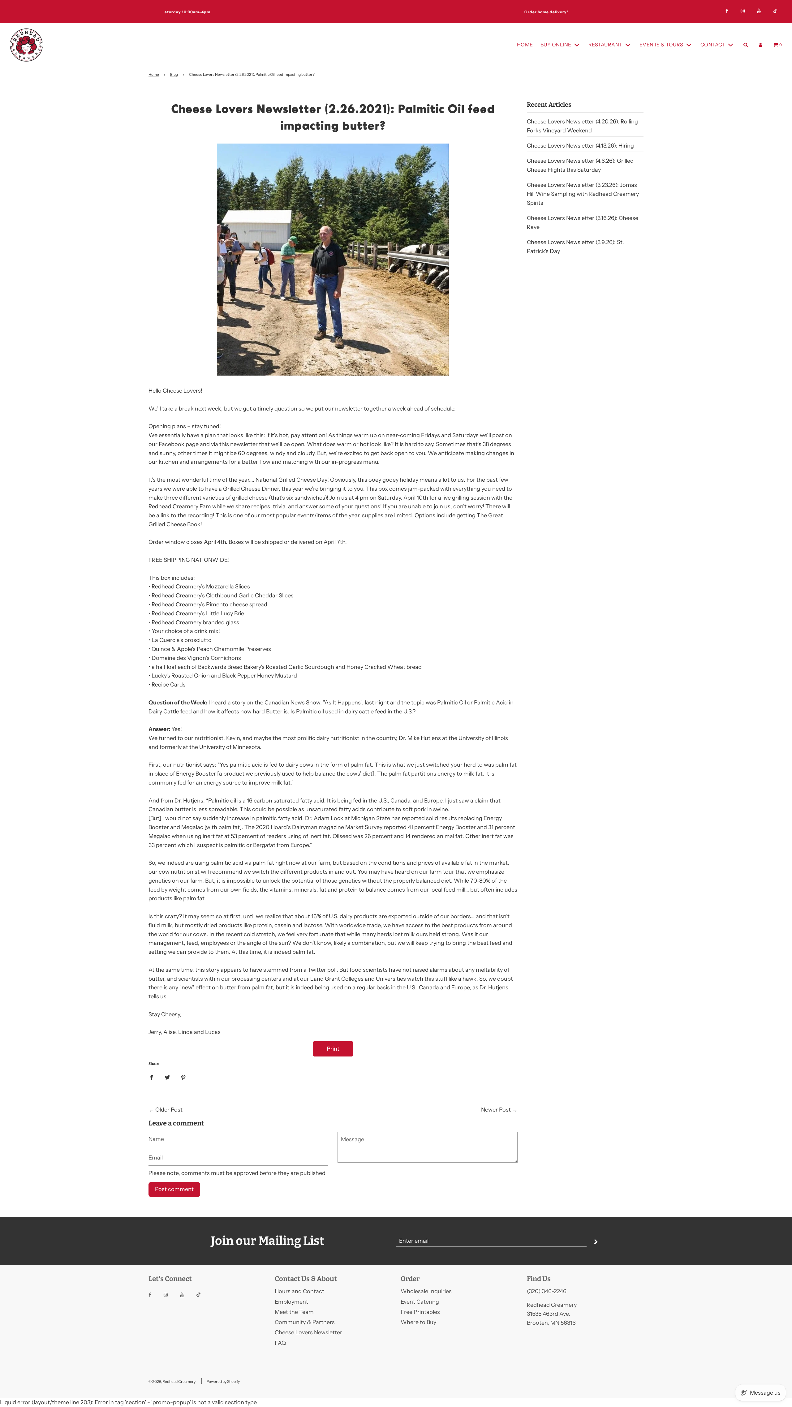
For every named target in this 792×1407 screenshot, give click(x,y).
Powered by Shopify (223, 1381)
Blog (174, 74)
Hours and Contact (299, 1291)
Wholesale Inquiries (426, 1291)
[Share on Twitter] (167, 1077)
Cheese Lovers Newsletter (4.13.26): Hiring (580, 145)
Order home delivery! (396, 12)
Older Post (169, 1109)
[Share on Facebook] (151, 1077)
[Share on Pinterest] (183, 1077)
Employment (291, 1301)
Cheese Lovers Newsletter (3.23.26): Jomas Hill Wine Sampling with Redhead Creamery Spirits (583, 194)
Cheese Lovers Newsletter (308, 1332)
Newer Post (496, 1109)
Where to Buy (418, 1322)
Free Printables (420, 1312)
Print (333, 1048)
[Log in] (760, 44)
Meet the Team (294, 1312)
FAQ (280, 1343)
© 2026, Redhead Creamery (172, 1381)
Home (525, 44)
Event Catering (420, 1301)
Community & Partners (305, 1322)
